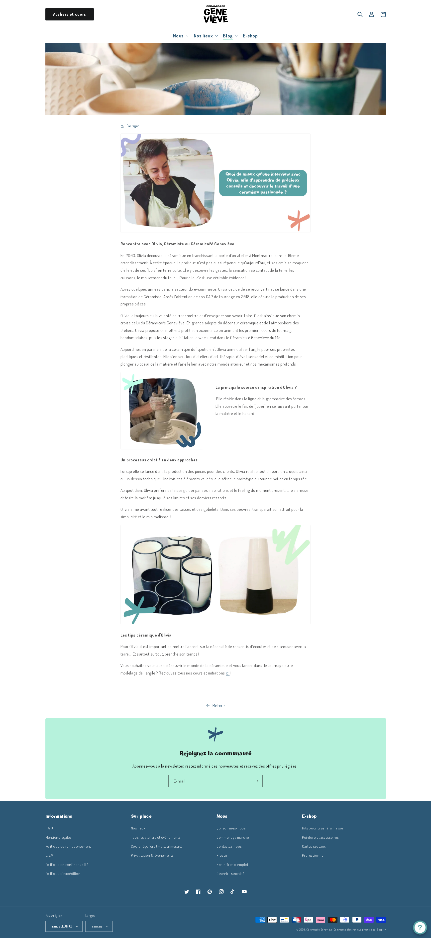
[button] (180, 35)
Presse (221, 855)
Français (96, 926)
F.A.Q (49, 828)
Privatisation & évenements (152, 855)
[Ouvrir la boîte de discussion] (420, 928)
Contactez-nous (229, 846)
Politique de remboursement (68, 846)
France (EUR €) (61, 926)
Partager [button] (132, 126)
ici (228, 672)
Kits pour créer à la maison (323, 828)
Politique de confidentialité (67, 864)
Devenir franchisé (230, 873)
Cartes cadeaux (314, 846)
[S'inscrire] (256, 781)
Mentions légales (58, 837)
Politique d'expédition (63, 873)
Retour (218, 705)
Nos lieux (138, 828)
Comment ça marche (232, 837)
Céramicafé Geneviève (319, 929)
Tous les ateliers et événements (156, 837)
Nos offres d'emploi (232, 864)
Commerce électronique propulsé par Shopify (360, 929)
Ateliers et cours (69, 14)
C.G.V (49, 855)
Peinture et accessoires (320, 837)
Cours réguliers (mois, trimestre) (157, 846)
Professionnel (313, 855)
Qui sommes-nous (230, 828)
